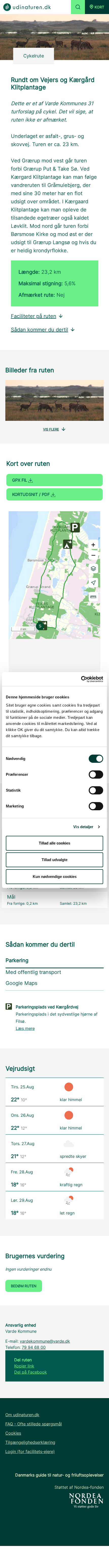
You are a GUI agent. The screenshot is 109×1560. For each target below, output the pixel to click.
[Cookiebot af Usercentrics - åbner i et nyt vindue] (81, 679)
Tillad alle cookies (54, 843)
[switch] (96, 774)
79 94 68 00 (34, 1347)
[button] (97, 7)
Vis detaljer (83, 827)
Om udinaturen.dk (22, 1414)
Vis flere (51, 429)
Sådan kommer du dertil (39, 330)
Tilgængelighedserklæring (30, 1442)
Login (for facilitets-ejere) (30, 1451)
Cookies (13, 1433)
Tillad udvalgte (54, 860)
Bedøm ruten (24, 1286)
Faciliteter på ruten (33, 316)
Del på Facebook (30, 1372)
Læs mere (25, 1028)
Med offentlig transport (33, 972)
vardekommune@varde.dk (45, 1341)
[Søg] (78, 7)
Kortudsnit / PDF (31, 494)
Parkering (17, 960)
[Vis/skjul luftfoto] (93, 568)
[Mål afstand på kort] (93, 596)
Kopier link (24, 1365)
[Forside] (27, 6)
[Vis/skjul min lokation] (93, 582)
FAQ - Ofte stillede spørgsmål (33, 1423)
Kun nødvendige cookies (55, 876)
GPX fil (20, 480)
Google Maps (21, 983)
